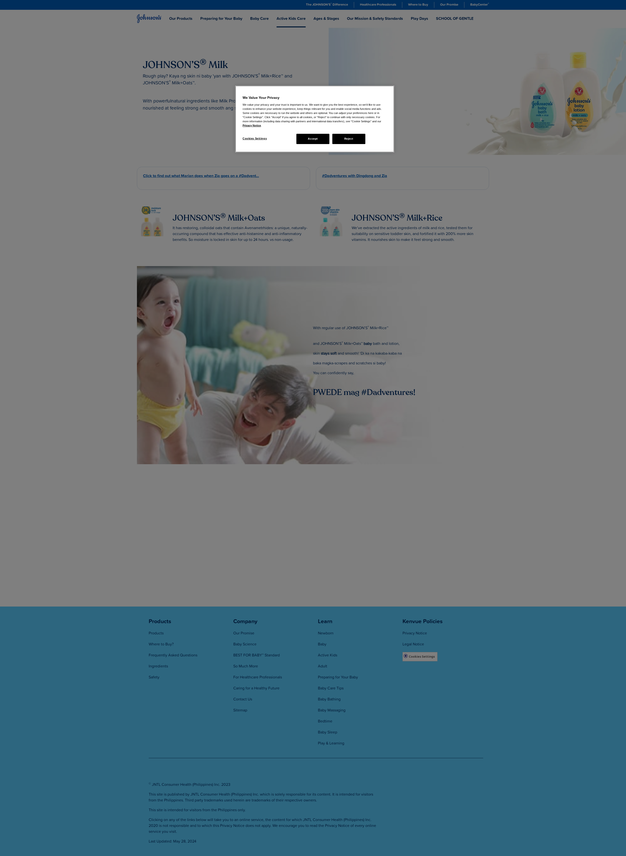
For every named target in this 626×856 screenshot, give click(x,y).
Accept (313, 138)
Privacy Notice (252, 125)
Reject (348, 138)
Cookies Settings (255, 138)
